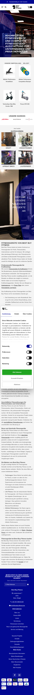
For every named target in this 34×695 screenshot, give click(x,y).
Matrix (24, 530)
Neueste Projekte (17, 636)
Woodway (29, 530)
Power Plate (17, 285)
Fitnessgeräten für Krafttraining (18, 269)
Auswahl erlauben (17, 378)
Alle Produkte (17, 667)
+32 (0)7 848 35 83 (18, 602)
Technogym (8, 484)
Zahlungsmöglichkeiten (17, 641)
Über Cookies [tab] (27, 314)
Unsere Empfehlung (13, 63)
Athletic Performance (11, 522)
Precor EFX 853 (24, 104)
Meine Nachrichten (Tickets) (17, 659)
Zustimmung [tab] (6, 314)
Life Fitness (19, 494)
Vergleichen (17, 664)
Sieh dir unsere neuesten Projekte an (19, 204)
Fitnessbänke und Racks (8, 287)
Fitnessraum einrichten (17, 624)
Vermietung (17, 621)
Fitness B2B (17, 615)
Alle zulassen (17, 372)
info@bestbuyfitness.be (18, 605)
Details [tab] (16, 314)
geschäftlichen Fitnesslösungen (13, 422)
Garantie (17, 644)
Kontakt (21, 562)
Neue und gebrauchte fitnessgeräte (17, 626)
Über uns (17, 612)
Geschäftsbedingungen (17, 647)
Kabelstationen (5, 285)
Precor (3, 532)
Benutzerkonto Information (17, 653)
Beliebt (26, 63)
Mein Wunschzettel (17, 662)
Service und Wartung (17, 629)
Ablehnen (17, 384)
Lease (17, 618)
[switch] (29, 352)
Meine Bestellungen (17, 656)
